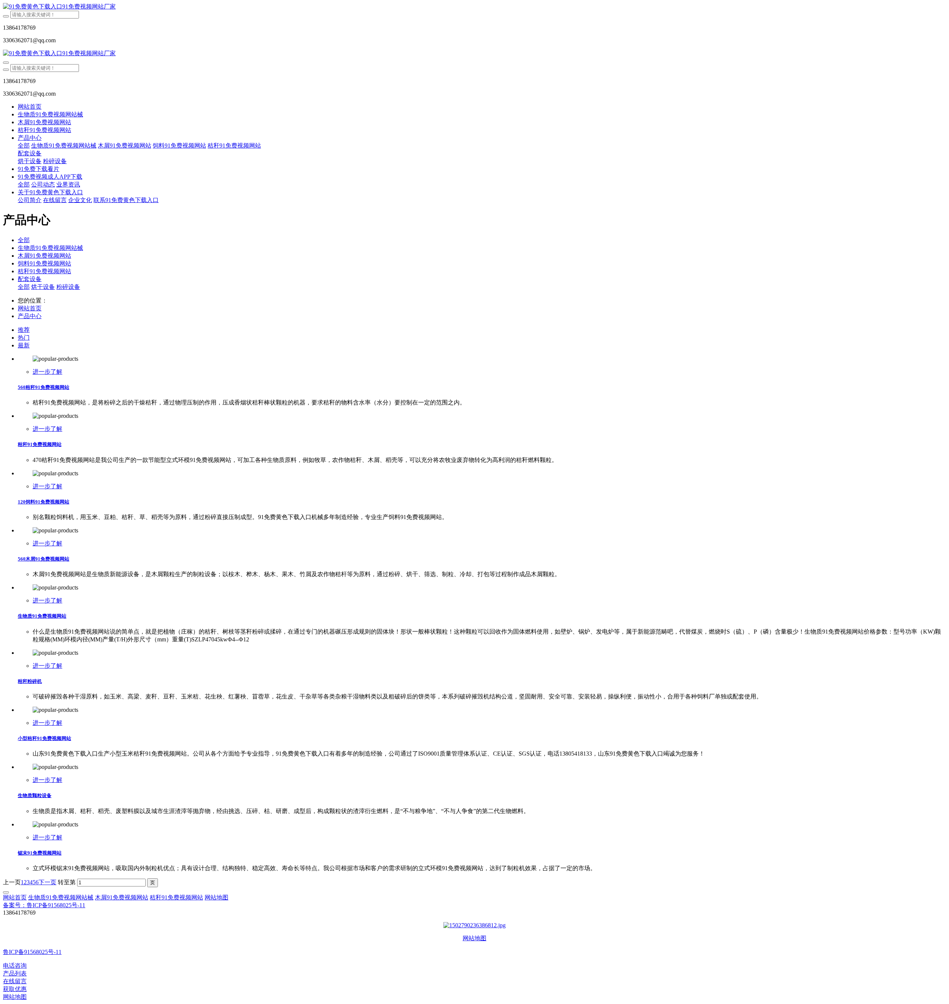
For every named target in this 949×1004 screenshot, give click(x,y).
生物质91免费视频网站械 (50, 248)
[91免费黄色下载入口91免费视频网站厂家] (474, 7)
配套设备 (30, 279)
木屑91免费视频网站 (44, 255)
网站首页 (30, 106)
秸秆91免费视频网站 (44, 271)
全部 (24, 145)
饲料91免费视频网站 (44, 263)
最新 (24, 345)
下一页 (47, 882)
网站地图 (474, 938)
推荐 (24, 330)
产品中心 (30, 316)
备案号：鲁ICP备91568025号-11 (44, 905)
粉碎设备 (68, 287)
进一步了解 (47, 372)
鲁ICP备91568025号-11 (32, 952)
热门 (24, 337)
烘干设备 (43, 287)
